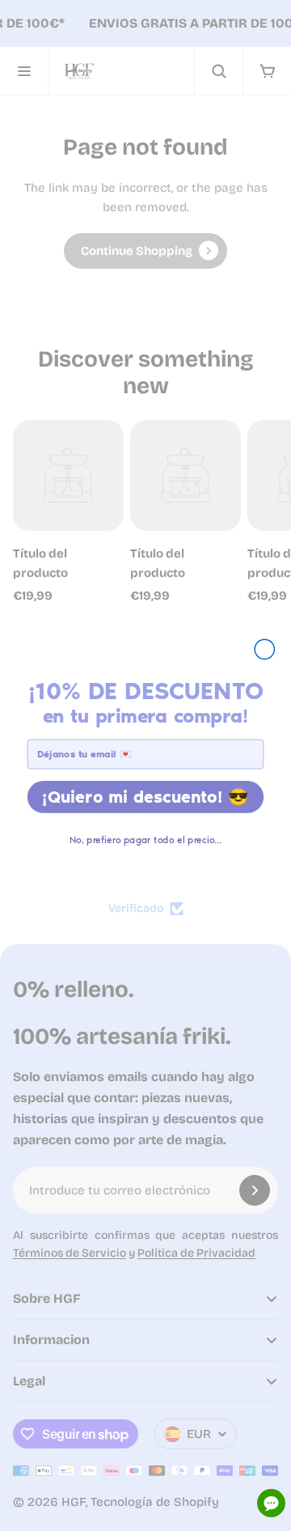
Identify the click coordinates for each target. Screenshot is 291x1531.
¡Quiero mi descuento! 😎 (145, 796)
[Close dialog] (264, 649)
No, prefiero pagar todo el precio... (145, 839)
